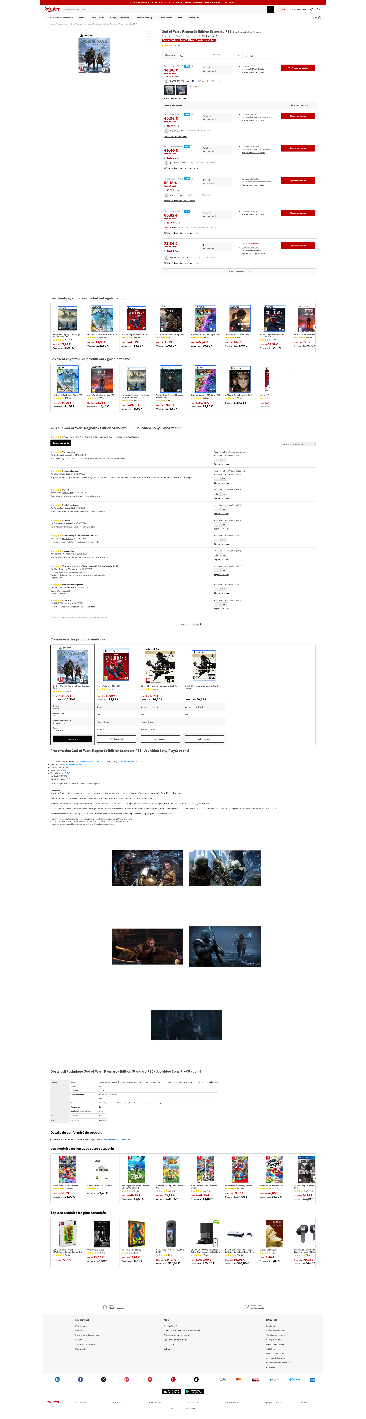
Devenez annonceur (275, 1353)
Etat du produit (250, 54)
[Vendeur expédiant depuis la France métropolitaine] (188, 162)
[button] (229, 2)
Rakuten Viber (155, 1402)
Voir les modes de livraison (253, 72)
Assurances (271, 1367)
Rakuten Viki (193, 1402)
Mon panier (80, 1330)
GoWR (67, 773)
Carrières (270, 1326)
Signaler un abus (221, 464)
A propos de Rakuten (275, 1358)
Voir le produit (116, 739)
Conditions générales (275, 1330)
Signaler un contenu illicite (175, 1340)
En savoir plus (208, 71)
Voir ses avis (66, 455)
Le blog (167, 1349)
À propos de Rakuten (273, 1402)
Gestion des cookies (275, 1344)
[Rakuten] (52, 9)
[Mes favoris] (312, 10)
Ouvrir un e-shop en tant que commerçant (182, 1330)
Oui (217, 460)
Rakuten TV (118, 1402)
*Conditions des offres (276, 1335)
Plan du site (169, 1344)
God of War (125, 761)
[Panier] (318, 10)
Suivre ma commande (85, 1344)
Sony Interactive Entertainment (91, 761)
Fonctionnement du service (278, 1362)
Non (223, 460)
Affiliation (270, 1349)
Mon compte (81, 1326)
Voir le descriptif (209, 36)
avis (177, 45)
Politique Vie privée (275, 1340)
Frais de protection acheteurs (177, 1335)
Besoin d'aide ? (170, 1326)
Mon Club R (80, 1349)
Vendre (78, 1340)
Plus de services (231, 1402)
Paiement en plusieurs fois (87, 1335)
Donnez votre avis (60, 443)
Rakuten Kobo (80, 1402)
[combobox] (164, 9)
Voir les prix (73, 739)
